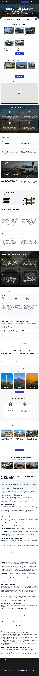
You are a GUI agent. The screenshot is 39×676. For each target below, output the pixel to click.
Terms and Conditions (13, 670)
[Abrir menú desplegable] (35, 2)
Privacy (6, 670)
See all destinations (19, 391)
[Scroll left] (2, 68)
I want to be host (24, 1)
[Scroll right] (37, 68)
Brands (8, 659)
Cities (5, 659)
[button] (27, 670)
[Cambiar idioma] (31, 2)
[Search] (36, 19)
